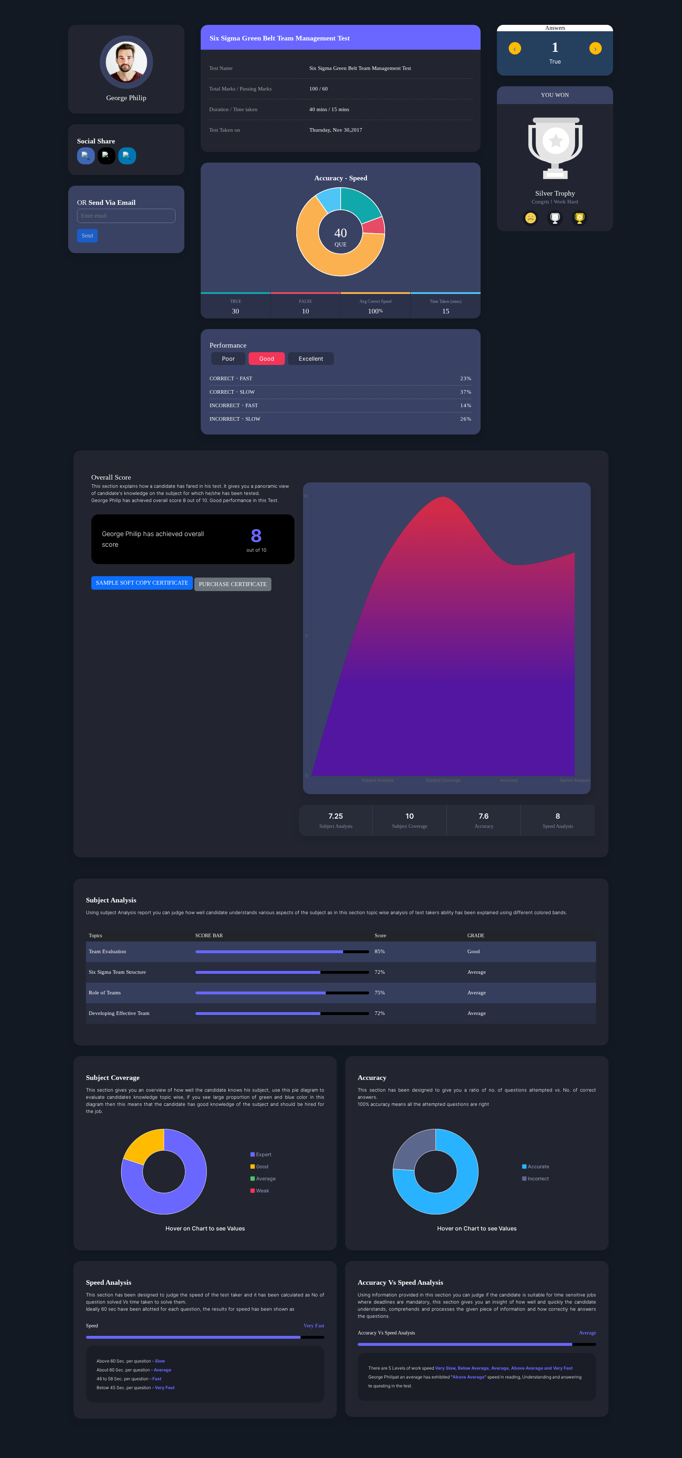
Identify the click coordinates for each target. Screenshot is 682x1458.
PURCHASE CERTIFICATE (233, 584)
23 (466, 378)
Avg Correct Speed (375, 307)
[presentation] (515, 48)
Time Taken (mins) (445, 307)
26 (466, 419)
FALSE (305, 307)
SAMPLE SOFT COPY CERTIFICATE (142, 583)
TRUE (235, 307)
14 (466, 405)
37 (466, 392)
